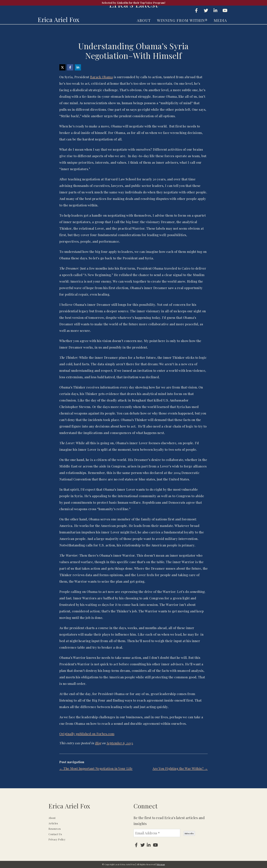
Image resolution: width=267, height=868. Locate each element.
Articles (53, 823)
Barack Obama (101, 77)
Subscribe (189, 833)
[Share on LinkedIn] (78, 67)
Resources (55, 828)
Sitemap (161, 864)
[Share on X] (62, 67)
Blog (98, 743)
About (144, 20)
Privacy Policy (57, 839)
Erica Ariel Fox (59, 19)
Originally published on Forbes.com (86, 733)
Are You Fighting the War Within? (180, 768)
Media (220, 20)
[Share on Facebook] (70, 67)
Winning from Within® (182, 20)
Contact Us (55, 834)
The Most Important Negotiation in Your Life (96, 768)
